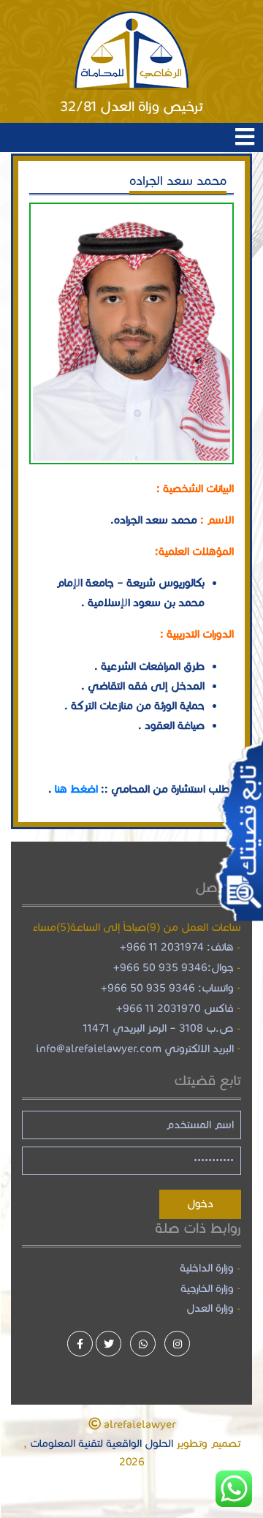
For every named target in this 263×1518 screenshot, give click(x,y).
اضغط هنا (76, 789)
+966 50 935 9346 (160, 967)
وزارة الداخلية (207, 1268)
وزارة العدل (210, 1308)
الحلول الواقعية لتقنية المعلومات (100, 1443)
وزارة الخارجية (207, 1288)
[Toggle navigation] (244, 137)
